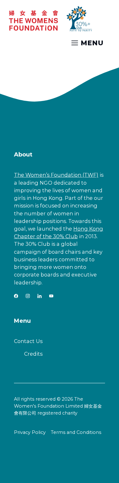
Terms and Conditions (76, 432)
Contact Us (28, 341)
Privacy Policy (30, 432)
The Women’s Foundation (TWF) (56, 175)
